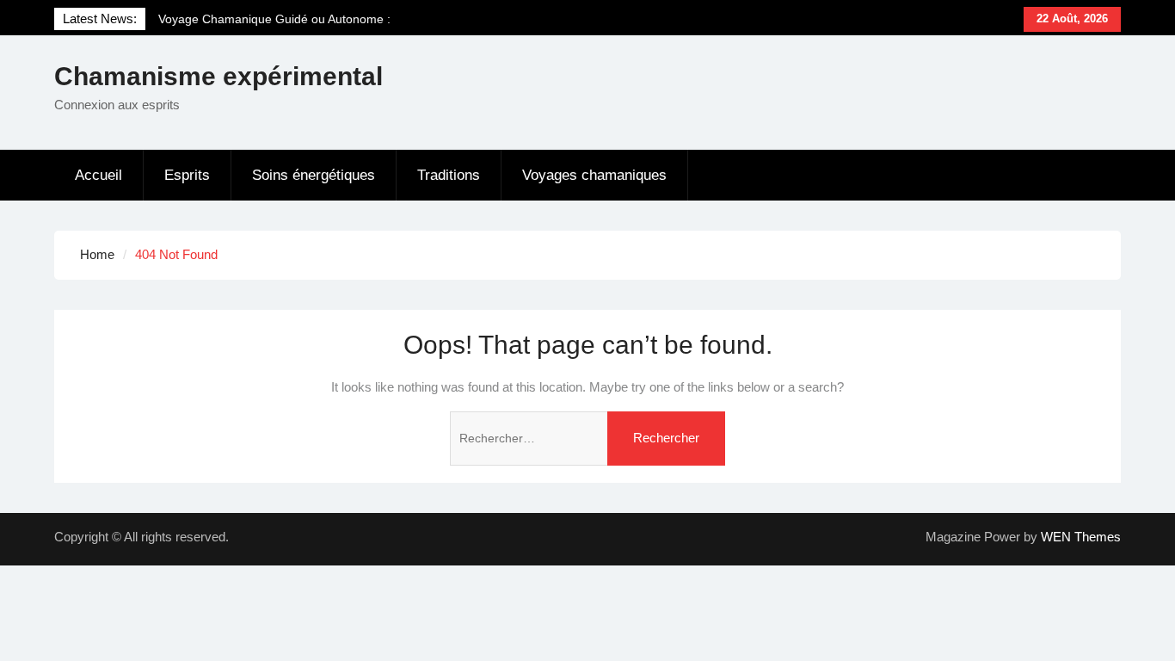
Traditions (448, 175)
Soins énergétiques (313, 175)
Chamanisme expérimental (218, 76)
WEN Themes (1081, 536)
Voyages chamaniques (594, 175)
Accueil (98, 175)
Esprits (187, 175)
